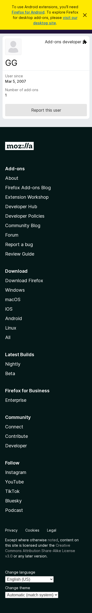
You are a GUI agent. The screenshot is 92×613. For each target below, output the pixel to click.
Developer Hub (21, 206)
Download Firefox (24, 280)
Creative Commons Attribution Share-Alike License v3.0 (40, 550)
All (7, 337)
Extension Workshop (27, 197)
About (11, 178)
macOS (12, 299)
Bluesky (13, 500)
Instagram (15, 472)
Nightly (12, 364)
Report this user (46, 110)
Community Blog (22, 225)
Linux (10, 328)
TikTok (12, 491)
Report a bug (19, 244)
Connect (14, 426)
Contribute (16, 436)
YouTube (14, 481)
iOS (9, 309)
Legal (51, 530)
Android (13, 318)
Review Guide (19, 254)
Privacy (11, 530)
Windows (15, 290)
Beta (10, 373)
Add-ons (15, 168)
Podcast (14, 510)
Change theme (17, 588)
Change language (20, 572)
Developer (16, 445)
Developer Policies (24, 216)
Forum (11, 235)
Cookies (32, 530)
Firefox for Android (28, 12)
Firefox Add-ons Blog (28, 187)
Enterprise (15, 400)
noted (53, 540)
